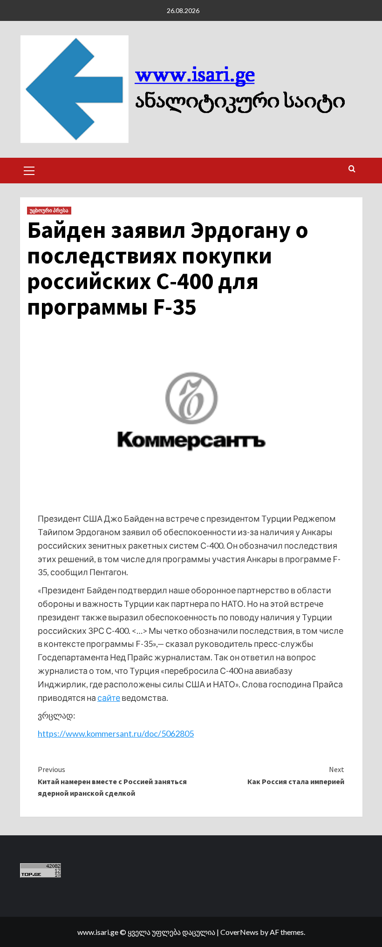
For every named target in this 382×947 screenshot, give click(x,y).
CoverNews (239, 931)
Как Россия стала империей (295, 775)
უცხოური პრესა (49, 210)
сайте (108, 697)
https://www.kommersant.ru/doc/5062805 (116, 733)
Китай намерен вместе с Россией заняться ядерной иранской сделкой (112, 781)
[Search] (352, 169)
